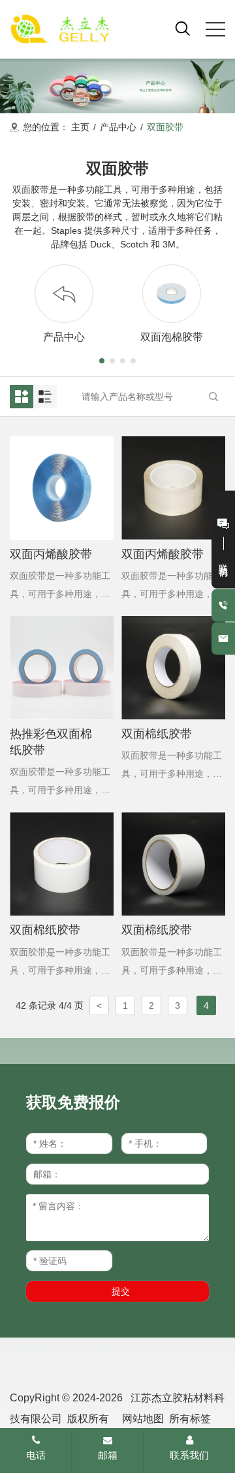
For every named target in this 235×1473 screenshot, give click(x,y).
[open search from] (183, 28)
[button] (101, 360)
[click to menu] (215, 29)
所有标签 (190, 1418)
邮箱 (108, 1455)
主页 (80, 127)
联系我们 (189, 1455)
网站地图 (143, 1418)
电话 (36, 1455)
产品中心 (118, 127)
